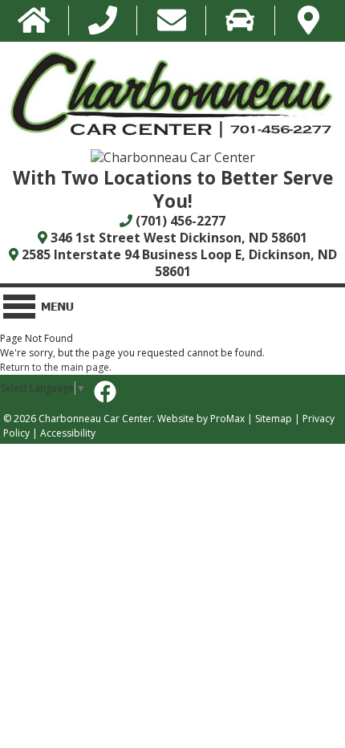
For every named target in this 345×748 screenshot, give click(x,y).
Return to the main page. (56, 367)
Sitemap (273, 418)
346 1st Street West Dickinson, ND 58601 (177, 237)
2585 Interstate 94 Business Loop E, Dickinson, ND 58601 (177, 263)
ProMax (227, 418)
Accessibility (67, 433)
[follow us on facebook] (105, 391)
